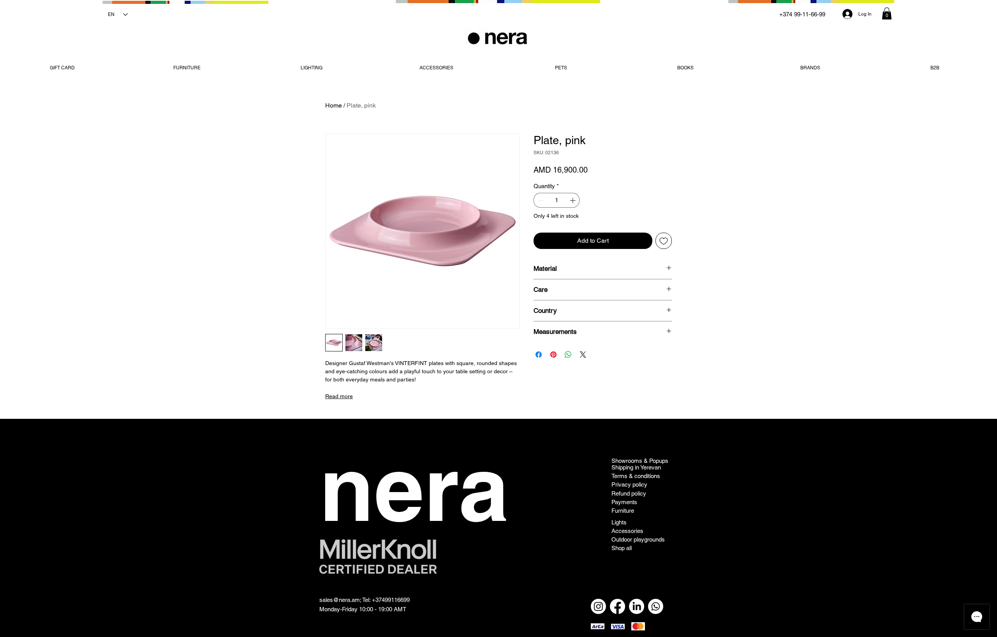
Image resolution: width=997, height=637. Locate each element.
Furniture (622, 510)
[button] (887, 13)
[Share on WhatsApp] (568, 354)
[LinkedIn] (636, 606)
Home (333, 105)
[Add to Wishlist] (663, 241)
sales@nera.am (339, 599)
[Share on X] (583, 354)
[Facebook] (617, 606)
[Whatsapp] (655, 606)
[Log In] (847, 14)
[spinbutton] (556, 200)
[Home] (498, 38)
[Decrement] (540, 200)
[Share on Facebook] (538, 354)
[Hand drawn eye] (378, 556)
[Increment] (573, 200)
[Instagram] (598, 606)
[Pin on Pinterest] (553, 354)
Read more (339, 396)
